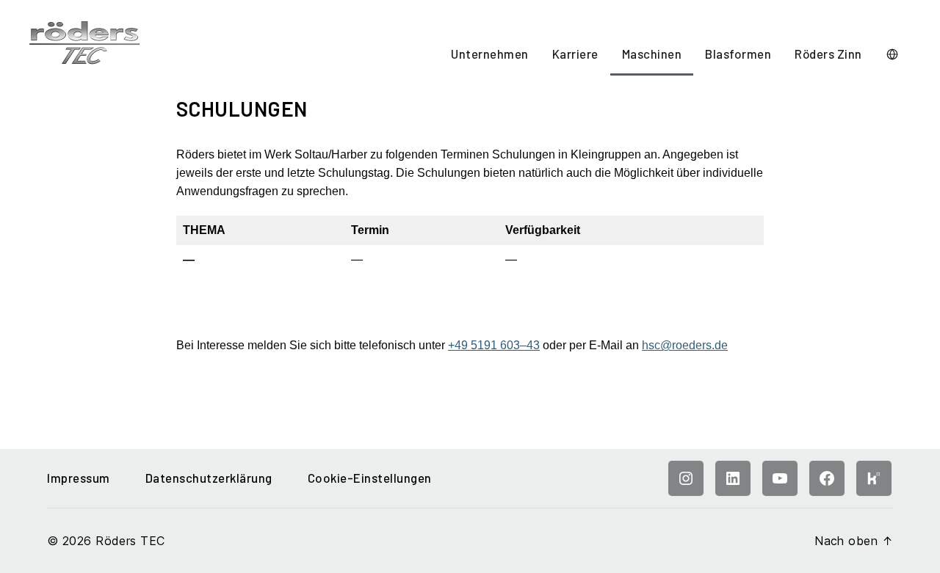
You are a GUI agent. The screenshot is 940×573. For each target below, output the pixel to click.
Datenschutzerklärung (208, 477)
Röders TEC (129, 540)
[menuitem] (489, 55)
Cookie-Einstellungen (370, 477)
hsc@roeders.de (685, 345)
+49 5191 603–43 (494, 345)
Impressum (78, 477)
